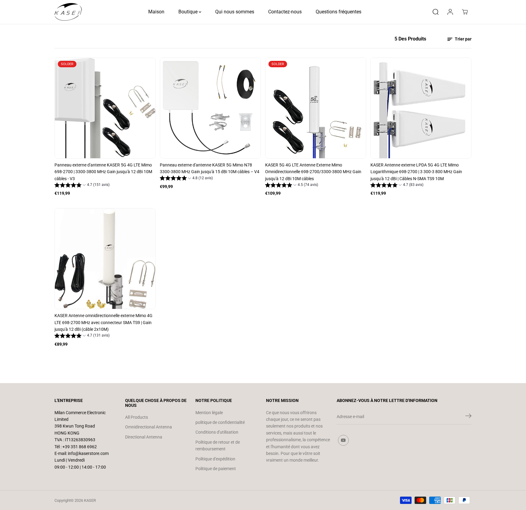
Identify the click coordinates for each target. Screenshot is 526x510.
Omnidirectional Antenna (148, 426)
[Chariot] (465, 12)
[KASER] (68, 12)
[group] (82, 185)
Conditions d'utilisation (216, 432)
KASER (90, 500)
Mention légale (209, 412)
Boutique (188, 12)
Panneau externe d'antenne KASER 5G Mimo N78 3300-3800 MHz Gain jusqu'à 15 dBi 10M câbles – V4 (209, 168)
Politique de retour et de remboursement (217, 445)
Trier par (463, 39)
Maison (156, 12)
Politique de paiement (215, 468)
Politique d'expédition (215, 458)
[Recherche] (435, 12)
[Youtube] (343, 440)
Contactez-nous (285, 12)
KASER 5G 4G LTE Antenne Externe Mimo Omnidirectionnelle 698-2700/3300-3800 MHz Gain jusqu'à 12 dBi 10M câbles (313, 171)
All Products (136, 417)
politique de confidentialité (220, 422)
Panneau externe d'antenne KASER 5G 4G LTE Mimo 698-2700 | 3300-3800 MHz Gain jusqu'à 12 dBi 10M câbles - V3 (103, 171)
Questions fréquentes (338, 12)
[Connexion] (450, 12)
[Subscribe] (468, 416)
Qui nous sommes (234, 12)
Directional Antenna (143, 437)
